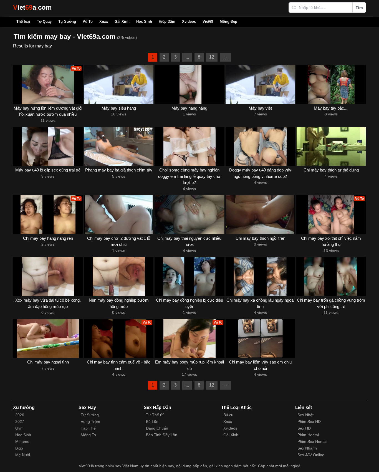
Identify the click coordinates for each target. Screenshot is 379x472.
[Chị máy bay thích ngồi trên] (260, 214)
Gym (19, 428)
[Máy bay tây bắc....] (331, 84)
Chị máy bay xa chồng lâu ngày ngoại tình (260, 303)
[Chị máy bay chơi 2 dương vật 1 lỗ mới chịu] (118, 214)
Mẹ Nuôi (22, 455)
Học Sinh (144, 21)
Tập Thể (88, 428)
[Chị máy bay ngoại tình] (48, 338)
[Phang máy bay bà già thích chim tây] (118, 146)
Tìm (359, 7)
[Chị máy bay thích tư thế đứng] (331, 146)
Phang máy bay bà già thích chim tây (118, 170)
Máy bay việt (260, 108)
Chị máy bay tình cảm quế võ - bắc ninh (118, 365)
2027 (19, 421)
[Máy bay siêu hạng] (118, 84)
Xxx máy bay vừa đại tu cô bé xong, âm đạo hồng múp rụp (48, 303)
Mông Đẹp (228, 21)
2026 (19, 415)
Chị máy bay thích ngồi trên (260, 238)
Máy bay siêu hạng (119, 108)
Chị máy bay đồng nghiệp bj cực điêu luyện (189, 303)
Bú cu (228, 415)
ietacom (32, 7)
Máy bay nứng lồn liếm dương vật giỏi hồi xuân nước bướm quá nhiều (48, 111)
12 (211, 57)
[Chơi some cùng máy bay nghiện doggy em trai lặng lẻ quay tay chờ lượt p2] (189, 146)
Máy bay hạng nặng (189, 108)
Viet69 (208, 21)
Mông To (88, 435)
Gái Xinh (122, 21)
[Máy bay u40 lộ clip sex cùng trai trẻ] (48, 146)
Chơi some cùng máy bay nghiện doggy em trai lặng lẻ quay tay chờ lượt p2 (189, 176)
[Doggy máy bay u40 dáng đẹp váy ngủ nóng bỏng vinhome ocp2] (260, 146)
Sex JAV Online (310, 455)
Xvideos (189, 21)
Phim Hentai (308, 435)
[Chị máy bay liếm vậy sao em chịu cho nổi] (260, 338)
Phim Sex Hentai (312, 441)
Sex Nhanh (307, 448)
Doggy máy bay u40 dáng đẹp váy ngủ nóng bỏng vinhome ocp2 (260, 173)
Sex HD (304, 428)
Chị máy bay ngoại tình (48, 362)
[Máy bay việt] (260, 84)
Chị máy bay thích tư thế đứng (331, 170)
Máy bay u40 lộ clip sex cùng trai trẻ (47, 170)
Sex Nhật (305, 415)
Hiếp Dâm (167, 21)
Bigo (19, 448)
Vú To (88, 21)
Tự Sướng (67, 21)
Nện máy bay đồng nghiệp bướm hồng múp (119, 303)
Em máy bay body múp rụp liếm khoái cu (189, 365)
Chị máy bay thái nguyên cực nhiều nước (189, 241)
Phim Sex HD (309, 421)
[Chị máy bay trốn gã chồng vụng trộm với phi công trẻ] (331, 276)
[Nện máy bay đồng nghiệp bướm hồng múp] (118, 276)
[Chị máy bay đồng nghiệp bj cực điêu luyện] (189, 276)
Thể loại (23, 21)
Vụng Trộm (90, 421)
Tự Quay (44, 21)
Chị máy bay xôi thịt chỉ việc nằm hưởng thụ (331, 241)
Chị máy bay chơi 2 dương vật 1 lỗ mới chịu (118, 241)
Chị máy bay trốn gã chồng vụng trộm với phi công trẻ (331, 303)
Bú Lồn (152, 421)
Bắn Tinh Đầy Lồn (161, 435)
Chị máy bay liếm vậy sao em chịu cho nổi (260, 365)
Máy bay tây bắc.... (331, 108)
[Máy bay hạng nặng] (189, 84)
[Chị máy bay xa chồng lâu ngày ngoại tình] (260, 276)
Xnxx (103, 21)
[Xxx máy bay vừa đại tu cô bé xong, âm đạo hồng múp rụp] (48, 276)
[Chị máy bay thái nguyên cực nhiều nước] (189, 214)
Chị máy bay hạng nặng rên (48, 238)
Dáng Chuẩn (157, 428)
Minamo (22, 441)
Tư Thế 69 (155, 415)
